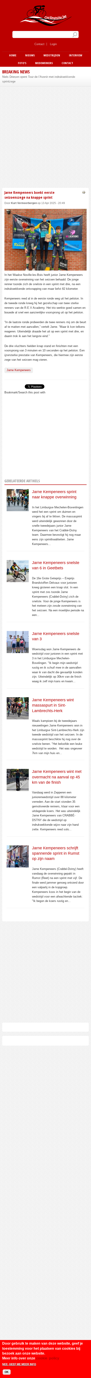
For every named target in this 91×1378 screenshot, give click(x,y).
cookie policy (47, 1358)
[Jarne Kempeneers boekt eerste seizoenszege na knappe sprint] (45, 268)
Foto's (22, 63)
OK (7, 1372)
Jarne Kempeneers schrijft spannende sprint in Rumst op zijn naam (55, 853)
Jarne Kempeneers (19, 370)
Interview (75, 55)
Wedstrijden (52, 55)
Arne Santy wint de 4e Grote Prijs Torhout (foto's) (33, 76)
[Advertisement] (45, 136)
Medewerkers (44, 63)
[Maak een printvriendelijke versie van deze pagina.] (83, 192)
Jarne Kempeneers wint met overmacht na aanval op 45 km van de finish (57, 777)
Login (53, 44)
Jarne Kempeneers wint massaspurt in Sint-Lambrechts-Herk (53, 705)
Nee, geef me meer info (19, 1364)
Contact (39, 44)
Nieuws (30, 55)
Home (12, 55)
